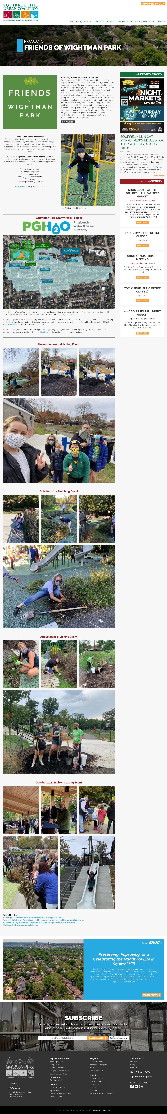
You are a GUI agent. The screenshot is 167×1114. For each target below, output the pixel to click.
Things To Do (54, 1065)
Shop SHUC (134, 1068)
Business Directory (56, 1068)
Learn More (142, 222)
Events (100, 21)
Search (161, 21)
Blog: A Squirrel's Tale (143, 21)
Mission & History (96, 1078)
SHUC (154, 942)
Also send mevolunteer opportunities (120, 1038)
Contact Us (94, 1090)
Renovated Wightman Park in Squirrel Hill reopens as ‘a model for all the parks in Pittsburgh (43, 920)
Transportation (55, 1077)
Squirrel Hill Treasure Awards (60, 1094)
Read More (158, 176)
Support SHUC (137, 1058)
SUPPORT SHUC (152, 3)
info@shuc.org (14, 1088)
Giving (132, 1065)
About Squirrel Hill (56, 1062)
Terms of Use (96, 1110)
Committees (94, 1084)
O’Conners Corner (96, 1062)
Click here (19, 186)
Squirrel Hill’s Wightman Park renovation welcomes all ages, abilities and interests (39, 922)
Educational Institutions (58, 1074)
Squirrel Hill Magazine (141, 1076)
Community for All (96, 1071)
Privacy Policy (106, 1110)
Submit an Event (56, 1097)
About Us (111, 21)
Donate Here (67, 122)
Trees (92, 1068)
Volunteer (133, 1062)
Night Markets (55, 1090)
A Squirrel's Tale (148, 74)
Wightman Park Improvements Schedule (20, 925)
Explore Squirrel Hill (82, 21)
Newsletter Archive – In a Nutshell (102, 1094)
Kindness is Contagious (98, 1065)
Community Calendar (57, 1087)
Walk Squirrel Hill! (56, 1080)
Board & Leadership (97, 1081)
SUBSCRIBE (96, 1038)
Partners (93, 1087)
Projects (123, 21)
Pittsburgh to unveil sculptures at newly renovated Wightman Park (33, 917)
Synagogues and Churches (59, 1071)
